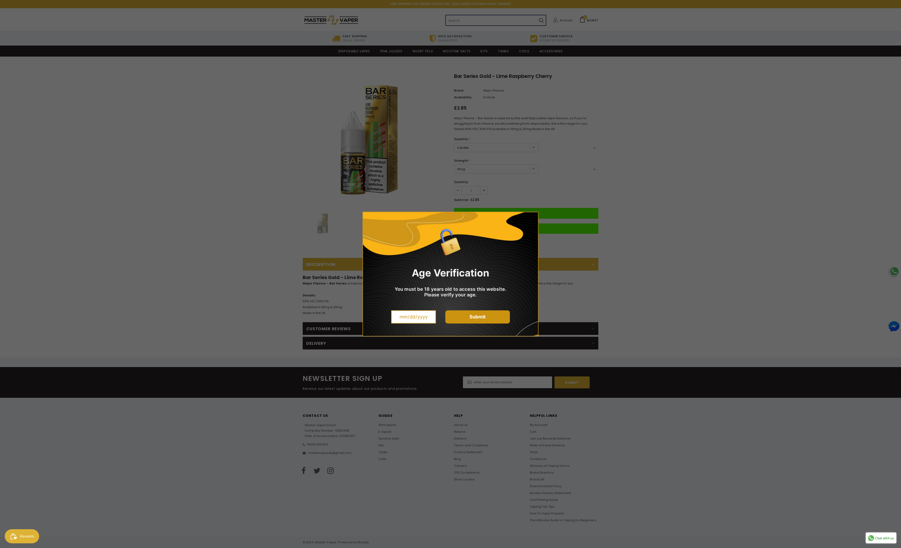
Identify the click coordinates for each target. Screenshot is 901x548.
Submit (478, 317)
